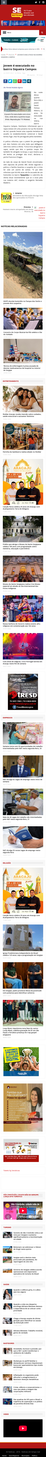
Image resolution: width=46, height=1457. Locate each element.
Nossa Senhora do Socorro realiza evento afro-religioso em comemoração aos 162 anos (22, 625)
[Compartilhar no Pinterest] (20, 81)
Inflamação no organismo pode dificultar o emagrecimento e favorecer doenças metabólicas (26, 1377)
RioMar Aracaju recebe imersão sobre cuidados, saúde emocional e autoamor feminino (22, 415)
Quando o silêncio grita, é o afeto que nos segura (26, 1291)
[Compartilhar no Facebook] (5, 81)
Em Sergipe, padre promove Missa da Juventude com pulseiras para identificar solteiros (22, 992)
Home (4, 1456)
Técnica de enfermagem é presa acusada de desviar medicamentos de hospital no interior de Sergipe (21, 368)
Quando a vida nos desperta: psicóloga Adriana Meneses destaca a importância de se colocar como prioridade (27, 1307)
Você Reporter (14, 1456)
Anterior (18, 193)
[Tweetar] (10, 81)
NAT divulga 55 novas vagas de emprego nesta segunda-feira (21, 851)
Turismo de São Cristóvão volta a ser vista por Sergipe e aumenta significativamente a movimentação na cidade (28, 1236)
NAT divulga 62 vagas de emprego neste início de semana (22, 780)
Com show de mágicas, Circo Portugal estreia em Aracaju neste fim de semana (22, 662)
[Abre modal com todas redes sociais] (29, 81)
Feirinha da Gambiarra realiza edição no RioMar (22, 452)
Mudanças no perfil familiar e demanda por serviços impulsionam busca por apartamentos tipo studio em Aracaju (28, 1364)
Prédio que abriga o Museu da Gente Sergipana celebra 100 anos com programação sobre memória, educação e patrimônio (22, 546)
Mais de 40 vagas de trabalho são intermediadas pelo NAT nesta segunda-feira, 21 (22, 818)
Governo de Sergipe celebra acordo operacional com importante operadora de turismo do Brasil (27, 1272)
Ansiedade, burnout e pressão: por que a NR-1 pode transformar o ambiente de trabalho (27, 1351)
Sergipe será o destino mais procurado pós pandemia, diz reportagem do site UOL (25, 1259)
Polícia (19, 73)
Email (41, 75)
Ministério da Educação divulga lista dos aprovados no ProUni (28, 196)
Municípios (25, 1456)
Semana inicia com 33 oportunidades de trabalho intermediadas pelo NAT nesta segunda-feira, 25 (23, 747)
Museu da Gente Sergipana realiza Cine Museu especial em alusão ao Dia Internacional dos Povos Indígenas (21, 586)
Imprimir (32, 75)
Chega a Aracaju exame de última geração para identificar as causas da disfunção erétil (27, 1320)
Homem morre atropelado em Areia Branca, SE (18, 210)
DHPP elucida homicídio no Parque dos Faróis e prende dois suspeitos (22, 302)
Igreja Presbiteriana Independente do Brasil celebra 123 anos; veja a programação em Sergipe (23, 954)
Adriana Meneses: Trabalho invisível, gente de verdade (28, 1332)
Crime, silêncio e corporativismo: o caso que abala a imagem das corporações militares (27, 1389)
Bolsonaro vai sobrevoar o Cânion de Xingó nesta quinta (27, 1248)
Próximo (27, 207)
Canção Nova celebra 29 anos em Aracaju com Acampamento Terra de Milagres (21, 508)
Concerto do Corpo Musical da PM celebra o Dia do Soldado (22, 333)
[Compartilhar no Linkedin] (24, 81)
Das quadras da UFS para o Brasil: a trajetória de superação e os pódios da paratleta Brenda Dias (27, 1401)
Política (34, 1456)
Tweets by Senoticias (11, 1170)
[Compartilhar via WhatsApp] (15, 81)
